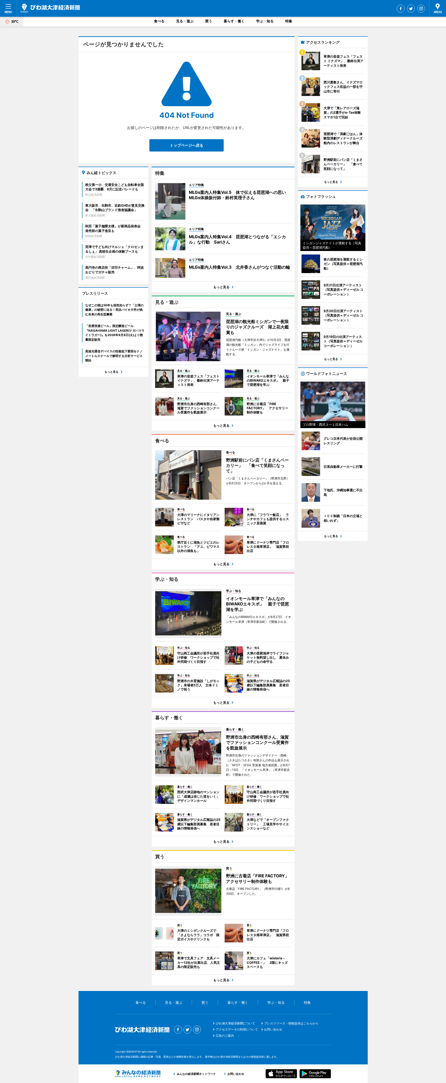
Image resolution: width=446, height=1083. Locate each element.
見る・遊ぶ (184, 21)
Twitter (411, 9)
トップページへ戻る (186, 145)
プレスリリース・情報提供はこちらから (291, 1023)
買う (208, 21)
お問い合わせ (273, 1029)
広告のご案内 (225, 1035)
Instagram (421, 9)
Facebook (401, 9)
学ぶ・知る (265, 21)
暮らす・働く (234, 21)
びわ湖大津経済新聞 (50, 8)
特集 (288, 21)
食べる (159, 21)
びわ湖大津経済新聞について (235, 1023)
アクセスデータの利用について (237, 1029)
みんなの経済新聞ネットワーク (138, 1073)
